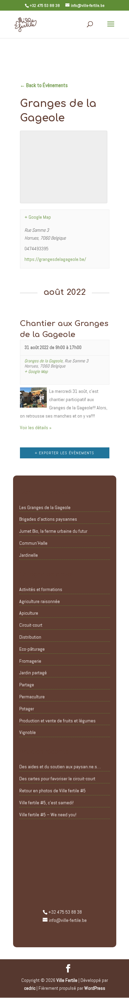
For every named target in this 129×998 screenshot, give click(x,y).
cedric (29, 988)
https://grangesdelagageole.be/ (55, 259)
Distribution (30, 637)
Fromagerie (30, 661)
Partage (26, 685)
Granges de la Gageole (43, 361)
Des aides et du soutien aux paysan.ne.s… (60, 766)
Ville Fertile (66, 980)
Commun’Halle (33, 543)
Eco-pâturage (32, 649)
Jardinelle (28, 555)
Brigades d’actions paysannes (48, 519)
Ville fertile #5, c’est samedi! (46, 802)
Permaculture (32, 697)
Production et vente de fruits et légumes (57, 721)
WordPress (94, 988)
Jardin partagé (33, 673)
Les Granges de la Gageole (45, 507)
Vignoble (27, 732)
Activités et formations (40, 589)
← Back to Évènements (44, 85)
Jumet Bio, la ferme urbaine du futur (53, 531)
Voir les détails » (36, 427)
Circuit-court (30, 625)
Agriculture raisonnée (39, 601)
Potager (26, 709)
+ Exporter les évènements (64, 453)
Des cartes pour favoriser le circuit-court (57, 778)
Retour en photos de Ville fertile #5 (52, 790)
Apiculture (28, 613)
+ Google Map (37, 217)
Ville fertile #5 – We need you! (47, 814)
